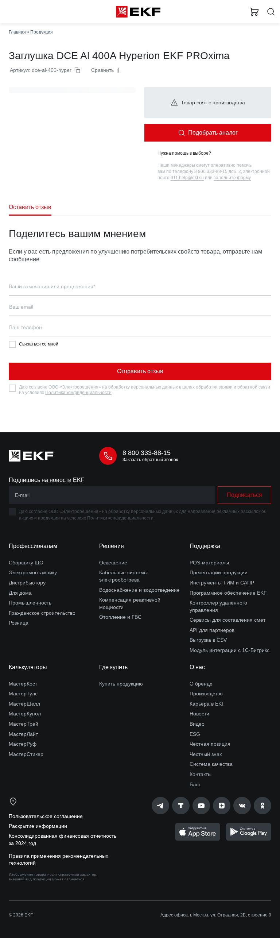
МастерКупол (25, 714)
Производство (206, 693)
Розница (18, 623)
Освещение (113, 562)
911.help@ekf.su (187, 177)
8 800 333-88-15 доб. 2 (217, 171)
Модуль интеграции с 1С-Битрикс (229, 650)
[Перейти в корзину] (254, 12)
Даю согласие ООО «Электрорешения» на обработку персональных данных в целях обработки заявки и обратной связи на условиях (144, 390)
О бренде (201, 684)
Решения (111, 546)
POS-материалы (209, 562)
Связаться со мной (38, 344)
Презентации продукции (219, 572)
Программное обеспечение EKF (228, 593)
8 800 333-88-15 (146, 452)
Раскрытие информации (38, 826)
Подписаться (244, 495)
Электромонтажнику (33, 572)
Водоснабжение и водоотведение (139, 590)
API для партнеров (212, 630)
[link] (160, 805)
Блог (195, 784)
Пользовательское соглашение (46, 816)
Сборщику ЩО (26, 562)
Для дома (20, 593)
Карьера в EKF (207, 704)
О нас (197, 667)
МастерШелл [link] (24, 704)
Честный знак (206, 754)
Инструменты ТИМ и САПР (222, 583)
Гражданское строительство (42, 613)
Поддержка (205, 546)
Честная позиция (210, 744)
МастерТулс (23, 693)
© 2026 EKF (21, 915)
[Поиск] (271, 12)
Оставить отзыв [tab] (30, 207)
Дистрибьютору (27, 583)
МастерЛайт (23, 734)
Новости (199, 714)
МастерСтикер (26, 754)
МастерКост (23, 684)
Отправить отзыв (140, 371)
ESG (195, 734)
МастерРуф (23, 744)
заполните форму (232, 177)
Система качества (211, 764)
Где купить (113, 667)
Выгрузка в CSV (208, 640)
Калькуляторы (28, 667)
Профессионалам (33, 546)
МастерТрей (23, 724)
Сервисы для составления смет (227, 620)
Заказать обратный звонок (150, 459)
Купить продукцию (121, 684)
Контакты (200, 774)
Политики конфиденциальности (78, 392)
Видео (197, 724)
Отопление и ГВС (120, 617)
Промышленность (30, 603)
